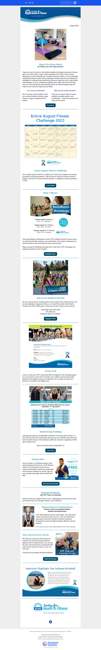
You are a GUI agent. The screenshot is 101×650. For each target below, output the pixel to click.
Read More (50, 105)
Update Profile (42, 637)
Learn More (50, 185)
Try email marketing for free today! (50, 647)
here (41, 527)
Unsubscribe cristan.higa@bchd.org (50, 634)
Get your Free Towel (50, 484)
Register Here (50, 254)
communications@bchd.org (49, 639)
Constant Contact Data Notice (55, 637)
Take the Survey (50, 559)
